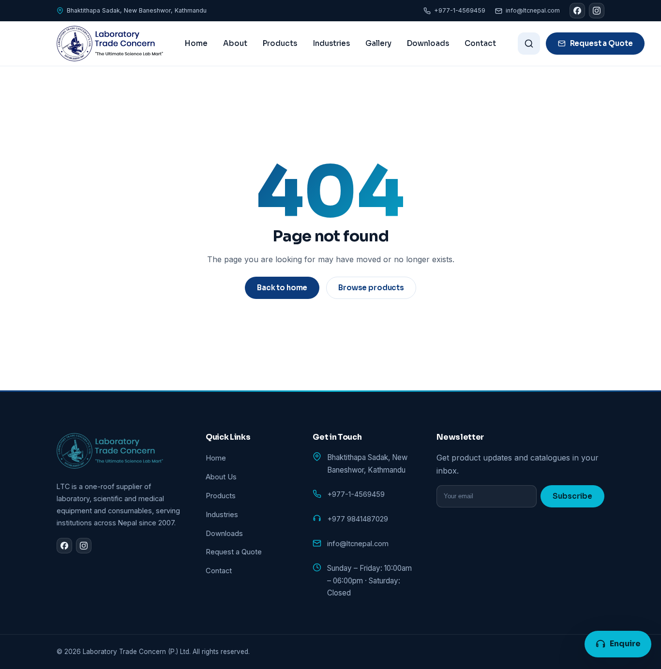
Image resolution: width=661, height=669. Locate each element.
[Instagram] (596, 10)
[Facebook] (577, 10)
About (235, 43)
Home (196, 43)
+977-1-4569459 (459, 10)
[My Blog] (110, 43)
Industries (331, 43)
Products (280, 43)
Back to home (282, 287)
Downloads (428, 43)
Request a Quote (601, 43)
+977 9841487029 (357, 519)
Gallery (378, 43)
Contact (480, 43)
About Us (221, 477)
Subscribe (572, 496)
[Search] (529, 43)
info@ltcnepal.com (533, 10)
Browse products (371, 287)
